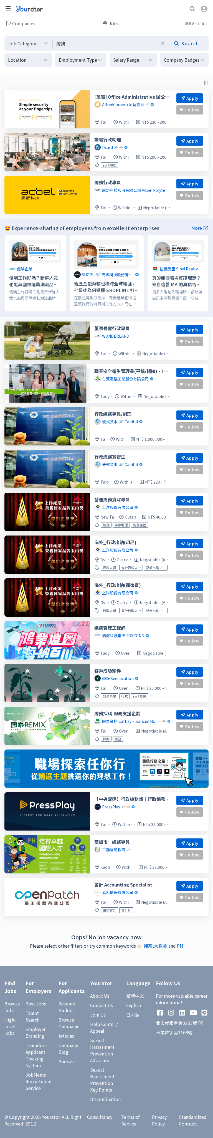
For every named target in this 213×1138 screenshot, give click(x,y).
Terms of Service (130, 1120)
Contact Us (101, 1005)
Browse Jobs (12, 1007)
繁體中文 (135, 995)
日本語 (133, 1014)
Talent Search (32, 1016)
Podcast (67, 1061)
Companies (23, 23)
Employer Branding (35, 1032)
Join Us (98, 1014)
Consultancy (99, 1117)
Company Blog (68, 1048)
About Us (99, 995)
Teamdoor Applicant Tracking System (36, 1055)
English (133, 1005)
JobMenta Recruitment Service (39, 1081)
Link (9, 238)
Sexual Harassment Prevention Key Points (102, 1079)
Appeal (97, 1030)
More (196, 228)
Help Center (102, 1024)
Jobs (114, 23)
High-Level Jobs (10, 1026)
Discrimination (105, 1099)
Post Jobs (36, 1003)
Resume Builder (67, 1007)
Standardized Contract (193, 1120)
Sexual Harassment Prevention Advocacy (102, 1050)
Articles (199, 23)
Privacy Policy (159, 1120)
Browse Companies (70, 1023)
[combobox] (131, 43)
